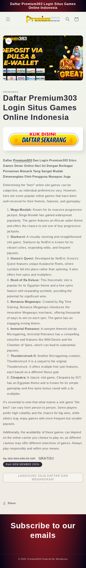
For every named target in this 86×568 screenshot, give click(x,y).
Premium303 (22, 160)
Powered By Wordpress (55, 559)
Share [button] (12, 503)
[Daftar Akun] (43, 152)
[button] (8, 19)
